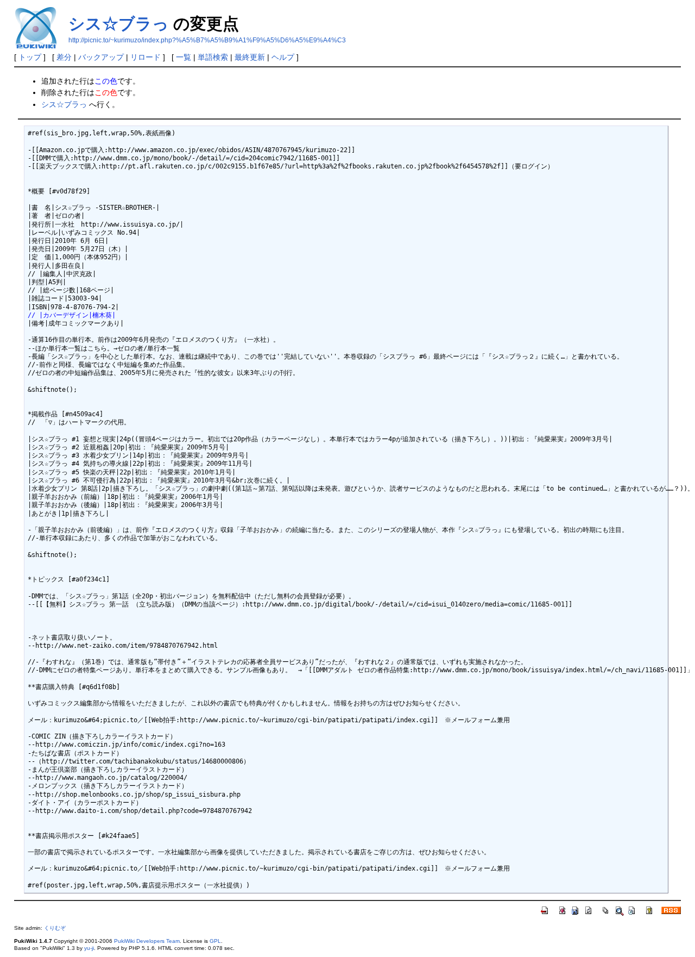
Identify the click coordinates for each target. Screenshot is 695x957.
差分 (64, 57)
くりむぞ (55, 928)
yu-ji (89, 948)
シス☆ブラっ (118, 24)
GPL (215, 941)
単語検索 (213, 57)
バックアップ (101, 57)
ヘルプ (282, 57)
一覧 (183, 57)
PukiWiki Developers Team (147, 941)
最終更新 (250, 57)
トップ (29, 57)
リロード (145, 57)
